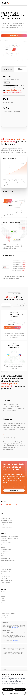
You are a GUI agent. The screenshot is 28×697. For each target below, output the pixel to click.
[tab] (6, 304)
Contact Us (3, 598)
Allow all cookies (8, 689)
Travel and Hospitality (6, 545)
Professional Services (6, 549)
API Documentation (5, 571)
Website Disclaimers (6, 618)
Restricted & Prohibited (6, 580)
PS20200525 (15, 627)
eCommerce (4, 540)
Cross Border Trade (5, 558)
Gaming (3, 547)
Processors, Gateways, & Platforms (9, 538)
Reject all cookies (20, 689)
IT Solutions (3, 556)
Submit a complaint (5, 582)
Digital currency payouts (6, 522)
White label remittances (6, 527)
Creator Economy (5, 551)
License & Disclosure (10, 654)
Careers (3, 596)
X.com (2, 602)
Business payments (5, 518)
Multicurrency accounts (6, 520)
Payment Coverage (5, 576)
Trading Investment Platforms (8, 560)
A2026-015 (15, 640)
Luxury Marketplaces (6, 542)
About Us (3, 591)
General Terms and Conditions (8, 613)
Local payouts (4, 524)
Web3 (2, 553)
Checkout (3, 516)
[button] (25, 3)
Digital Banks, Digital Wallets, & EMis (9, 536)
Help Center (4, 578)
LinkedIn (3, 600)
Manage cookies (14, 693)
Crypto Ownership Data (6, 569)
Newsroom (3, 594)
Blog (2, 573)
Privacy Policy (4, 615)
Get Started (13, 490)
